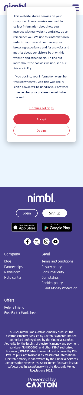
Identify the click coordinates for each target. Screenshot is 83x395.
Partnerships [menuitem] (13, 267)
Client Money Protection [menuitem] (59, 288)
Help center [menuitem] (12, 277)
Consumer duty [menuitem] (53, 272)
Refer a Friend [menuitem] (14, 307)
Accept (41, 119)
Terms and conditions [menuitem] (57, 261)
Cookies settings (41, 108)
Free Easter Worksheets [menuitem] (21, 312)
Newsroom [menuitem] (12, 272)
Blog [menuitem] (7, 261)
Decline (42, 130)
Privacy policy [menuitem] (52, 267)
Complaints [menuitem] (50, 277)
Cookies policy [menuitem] (52, 283)
